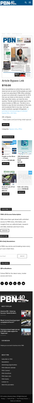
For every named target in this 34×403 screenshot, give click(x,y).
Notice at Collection (15, 401)
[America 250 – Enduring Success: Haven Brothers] (26, 313)
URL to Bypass (6, 117)
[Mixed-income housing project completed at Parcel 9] (26, 322)
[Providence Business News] (8, 3)
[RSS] (15, 283)
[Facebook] (2, 283)
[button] (25, 2)
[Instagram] (6, 283)
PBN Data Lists (6, 376)
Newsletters (5, 362)
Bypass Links (13, 129)
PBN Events (5, 379)
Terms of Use (10, 398)
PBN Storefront (6, 373)
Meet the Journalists (8, 385)
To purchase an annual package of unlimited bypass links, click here (15, 111)
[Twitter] (19, 283)
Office (8, 34)
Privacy (3, 398)
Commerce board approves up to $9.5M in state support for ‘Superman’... (9, 331)
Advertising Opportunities (9, 365)
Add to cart (5, 124)
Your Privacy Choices (22, 398)
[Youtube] (23, 283)
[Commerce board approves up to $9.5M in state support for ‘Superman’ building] (26, 331)
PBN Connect (6, 370)
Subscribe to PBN (7, 359)
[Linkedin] (10, 283)
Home (3, 34)
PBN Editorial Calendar (8, 367)
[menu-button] (29, 2)
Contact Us (5, 382)
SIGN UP (22, 256)
